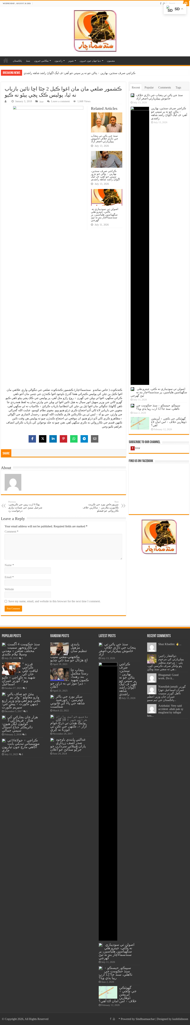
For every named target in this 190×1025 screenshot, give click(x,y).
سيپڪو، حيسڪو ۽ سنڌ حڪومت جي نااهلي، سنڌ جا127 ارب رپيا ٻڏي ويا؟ (158, 407)
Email (9, 577)
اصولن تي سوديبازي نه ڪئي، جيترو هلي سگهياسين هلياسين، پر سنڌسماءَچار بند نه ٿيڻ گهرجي (81, 73)
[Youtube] (164, 3)
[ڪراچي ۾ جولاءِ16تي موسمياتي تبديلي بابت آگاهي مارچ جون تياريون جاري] (4, 740)
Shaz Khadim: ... (169, 644)
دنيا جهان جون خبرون (90, 60)
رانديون (58, 60)
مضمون (111, 60)
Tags (178, 87)
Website (9, 589)
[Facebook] (161, 3)
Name (9, 565)
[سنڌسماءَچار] (95, 30)
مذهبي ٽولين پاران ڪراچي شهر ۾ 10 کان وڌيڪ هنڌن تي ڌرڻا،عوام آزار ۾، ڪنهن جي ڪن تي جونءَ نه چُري (69, 723)
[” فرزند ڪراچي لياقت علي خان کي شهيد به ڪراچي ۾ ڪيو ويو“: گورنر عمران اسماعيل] (11, 668)
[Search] (186, 3)
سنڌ (28, 60)
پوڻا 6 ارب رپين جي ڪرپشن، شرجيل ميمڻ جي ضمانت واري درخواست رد (25, 506)
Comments (164, 87)
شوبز (71, 60)
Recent (136, 87)
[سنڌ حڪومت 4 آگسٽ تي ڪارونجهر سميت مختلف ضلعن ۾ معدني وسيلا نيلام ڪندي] (4, 644)
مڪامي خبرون (41, 60)
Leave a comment (60, 101)
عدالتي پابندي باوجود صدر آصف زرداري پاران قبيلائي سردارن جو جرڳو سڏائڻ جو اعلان (68, 744)
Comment (11, 531)
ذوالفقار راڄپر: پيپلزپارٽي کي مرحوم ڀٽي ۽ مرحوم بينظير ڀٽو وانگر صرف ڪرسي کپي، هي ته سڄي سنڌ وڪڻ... (165, 662)
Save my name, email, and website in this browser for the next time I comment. (54, 601)
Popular (149, 87)
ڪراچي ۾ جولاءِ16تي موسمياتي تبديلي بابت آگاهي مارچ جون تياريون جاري (21, 745)
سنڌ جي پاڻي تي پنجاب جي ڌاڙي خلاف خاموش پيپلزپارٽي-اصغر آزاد (104, 138)
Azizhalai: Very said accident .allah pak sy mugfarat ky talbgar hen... (165, 710)
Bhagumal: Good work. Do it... (168, 676)
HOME (6, 60)
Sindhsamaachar (145, 1019)
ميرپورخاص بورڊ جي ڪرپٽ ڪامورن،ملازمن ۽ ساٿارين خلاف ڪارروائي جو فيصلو (101, 506)
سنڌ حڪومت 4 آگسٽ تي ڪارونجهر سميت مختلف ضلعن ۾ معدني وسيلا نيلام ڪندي (21, 649)
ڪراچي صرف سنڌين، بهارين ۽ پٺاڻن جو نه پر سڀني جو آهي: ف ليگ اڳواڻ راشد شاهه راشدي (105, 175)
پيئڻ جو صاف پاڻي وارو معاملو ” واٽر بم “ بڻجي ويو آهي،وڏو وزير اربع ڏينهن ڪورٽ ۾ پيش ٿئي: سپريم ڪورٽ (21, 700)
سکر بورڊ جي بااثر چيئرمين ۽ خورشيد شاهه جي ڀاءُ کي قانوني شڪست (67, 701)
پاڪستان (17, 60)
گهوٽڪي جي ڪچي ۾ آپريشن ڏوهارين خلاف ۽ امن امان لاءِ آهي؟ (168, 422)
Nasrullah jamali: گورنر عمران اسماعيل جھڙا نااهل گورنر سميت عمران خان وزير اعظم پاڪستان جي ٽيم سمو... (166, 693)
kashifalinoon (180, 1019)
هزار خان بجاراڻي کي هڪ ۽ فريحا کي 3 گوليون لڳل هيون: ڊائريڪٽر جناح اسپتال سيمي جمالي (20, 723)
